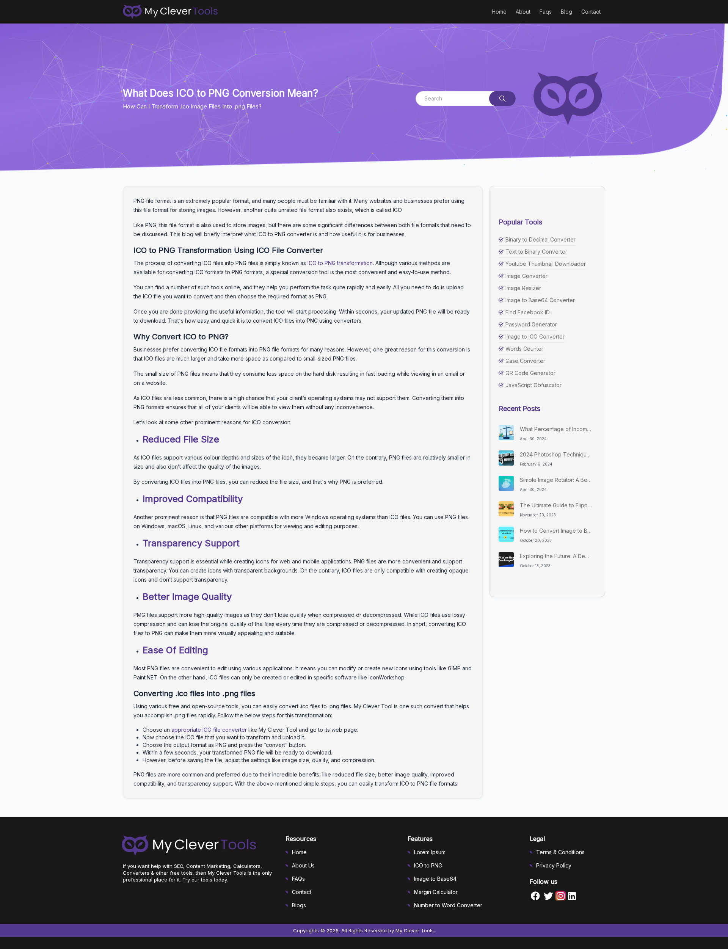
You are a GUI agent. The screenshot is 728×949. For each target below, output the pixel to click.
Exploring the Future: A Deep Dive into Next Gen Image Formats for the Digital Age (556, 556)
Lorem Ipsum (430, 852)
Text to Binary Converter (536, 251)
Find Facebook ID (527, 312)
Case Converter (525, 361)
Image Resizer (523, 288)
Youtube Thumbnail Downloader (545, 263)
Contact (591, 11)
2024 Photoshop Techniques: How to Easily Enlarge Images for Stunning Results (556, 454)
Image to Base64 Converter (540, 300)
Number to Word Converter (448, 905)
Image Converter (526, 276)
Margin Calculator (436, 892)
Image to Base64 (435, 878)
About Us (303, 865)
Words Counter (524, 348)
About (523, 11)
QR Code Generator (530, 373)
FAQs (298, 878)
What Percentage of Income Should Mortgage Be (556, 429)
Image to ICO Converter (535, 336)
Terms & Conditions (560, 852)
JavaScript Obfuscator (533, 385)
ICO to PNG (428, 865)
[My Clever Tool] (173, 12)
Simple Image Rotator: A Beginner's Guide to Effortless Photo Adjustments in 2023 (556, 480)
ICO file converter (224, 729)
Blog (566, 11)
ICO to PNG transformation (340, 263)
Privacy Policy (553, 865)
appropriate (186, 729)
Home (499, 11)
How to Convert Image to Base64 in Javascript (556, 530)
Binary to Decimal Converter (540, 239)
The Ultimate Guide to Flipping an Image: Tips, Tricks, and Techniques (556, 505)
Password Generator (531, 324)
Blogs (299, 905)
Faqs (546, 11)
